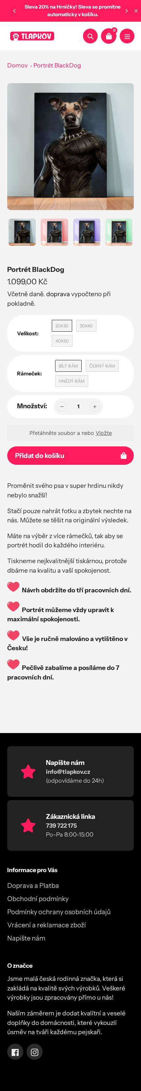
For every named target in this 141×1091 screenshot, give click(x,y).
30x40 (86, 325)
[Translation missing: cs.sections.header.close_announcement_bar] (136, 11)
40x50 (62, 341)
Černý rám (102, 365)
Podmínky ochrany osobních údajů (59, 912)
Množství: (32, 406)
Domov (17, 65)
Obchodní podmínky (38, 899)
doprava (58, 294)
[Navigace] (127, 36)
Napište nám (26, 938)
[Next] (126, 11)
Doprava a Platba (33, 885)
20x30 (62, 325)
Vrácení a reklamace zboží (46, 925)
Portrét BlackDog (57, 65)
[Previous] (14, 11)
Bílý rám (68, 365)
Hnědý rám (72, 381)
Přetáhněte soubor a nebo (71, 433)
